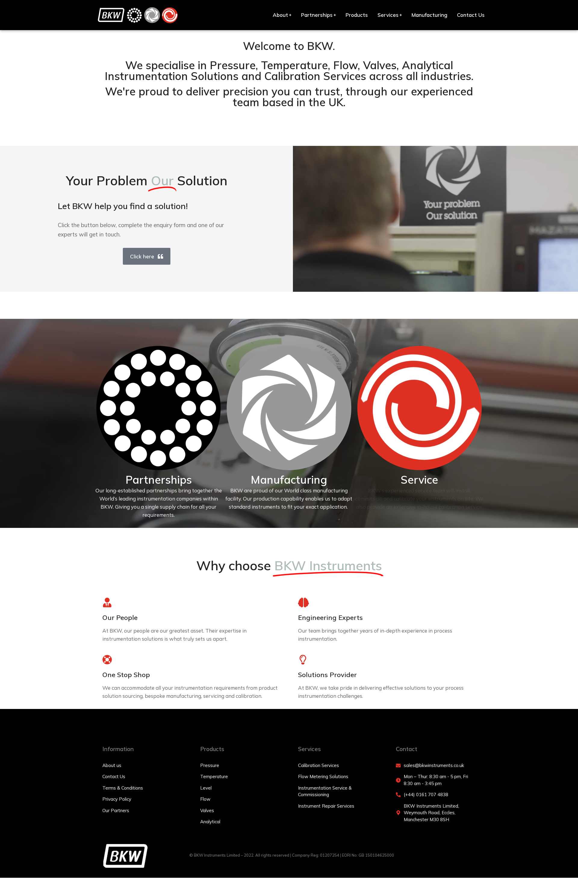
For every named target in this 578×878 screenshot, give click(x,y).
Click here (142, 256)
